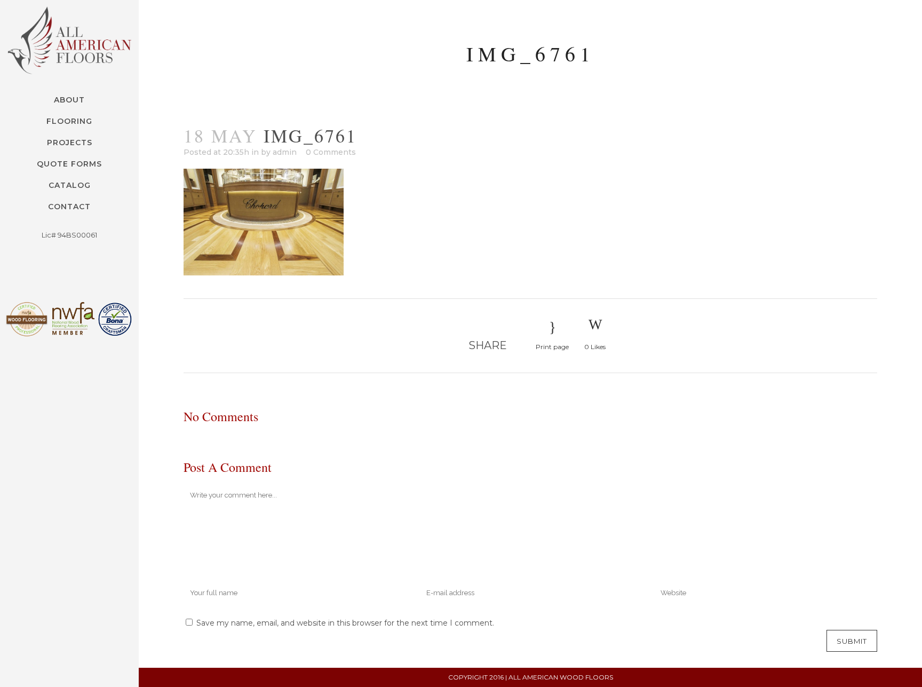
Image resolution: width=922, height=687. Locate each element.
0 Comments (331, 152)
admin (285, 152)
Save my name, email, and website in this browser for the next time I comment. (345, 623)
